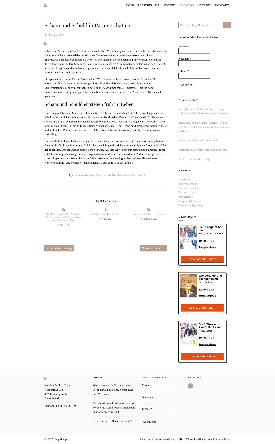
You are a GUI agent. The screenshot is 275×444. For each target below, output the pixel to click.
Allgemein (184, 179)
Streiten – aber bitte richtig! (105, 214)
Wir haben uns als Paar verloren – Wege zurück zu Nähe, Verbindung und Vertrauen (113, 390)
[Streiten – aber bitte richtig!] (106, 210)
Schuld (141, 175)
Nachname (184, 58)
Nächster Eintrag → (153, 248)
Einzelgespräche (187, 183)
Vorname (183, 46)
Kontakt (107, 175)
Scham (134, 175)
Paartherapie (185, 196)
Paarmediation (186, 192)
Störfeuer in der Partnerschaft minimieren (202, 149)
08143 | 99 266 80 (65, 405)
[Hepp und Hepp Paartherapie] (45, 5)
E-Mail (183, 71)
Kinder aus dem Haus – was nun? (148, 214)
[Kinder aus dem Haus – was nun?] (148, 210)
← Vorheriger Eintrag (59, 248)
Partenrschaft (124, 175)
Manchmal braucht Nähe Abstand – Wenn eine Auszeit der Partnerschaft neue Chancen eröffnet (63, 217)
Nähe (114, 175)
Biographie (90, 175)
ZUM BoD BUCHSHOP (202, 259)
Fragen (99, 175)
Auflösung (79, 175)
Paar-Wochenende (188, 188)
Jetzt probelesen (207, 247)
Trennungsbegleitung (190, 205)
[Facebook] (190, 386)
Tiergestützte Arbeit (189, 201)
